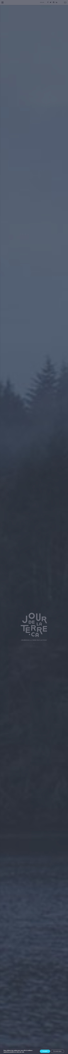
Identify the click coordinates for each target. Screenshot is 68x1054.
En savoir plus (57, 1051)
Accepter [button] (44, 1051)
